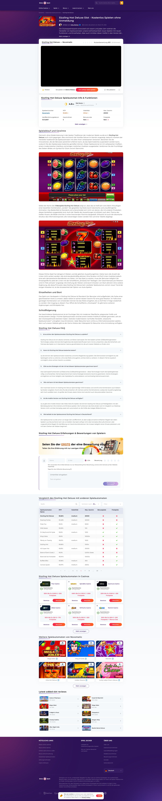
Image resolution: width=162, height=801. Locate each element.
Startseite (41, 12)
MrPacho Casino (85, 608)
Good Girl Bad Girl (97, 698)
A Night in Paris (54, 712)
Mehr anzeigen (63, 36)
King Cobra (44, 536)
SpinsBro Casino (85, 584)
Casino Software (43, 763)
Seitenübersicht (108, 763)
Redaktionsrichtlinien (110, 754)
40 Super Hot (44, 548)
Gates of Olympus (54, 698)
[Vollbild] (119, 90)
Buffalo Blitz (44, 560)
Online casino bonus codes (47, 750)
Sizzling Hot (44, 544)
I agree (99, 795)
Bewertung (46, 600)
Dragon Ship (96, 720)
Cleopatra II (95, 712)
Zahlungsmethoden (44, 760)
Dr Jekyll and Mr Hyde (47, 532)
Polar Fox (43, 524)
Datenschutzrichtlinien (110, 747)
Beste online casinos (45, 744)
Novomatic (46, 113)
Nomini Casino (113, 608)
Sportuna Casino (113, 584)
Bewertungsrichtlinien (110, 757)
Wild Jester (44, 528)
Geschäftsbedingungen (111, 750)
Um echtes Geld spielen (87, 90)
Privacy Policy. (86, 797)
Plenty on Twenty (46, 540)
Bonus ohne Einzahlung (46, 754)
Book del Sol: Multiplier (48, 556)
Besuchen (59, 600)
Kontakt (106, 760)
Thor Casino (55, 584)
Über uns (91, 8)
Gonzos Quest (45, 565)
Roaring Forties (45, 520)
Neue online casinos (45, 747)
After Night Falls (54, 727)
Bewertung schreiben (111, 483)
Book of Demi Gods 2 (47, 552)
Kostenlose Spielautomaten (53, 12)
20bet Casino (55, 608)
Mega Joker (53, 705)
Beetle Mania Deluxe (98, 728)
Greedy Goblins (54, 720)
